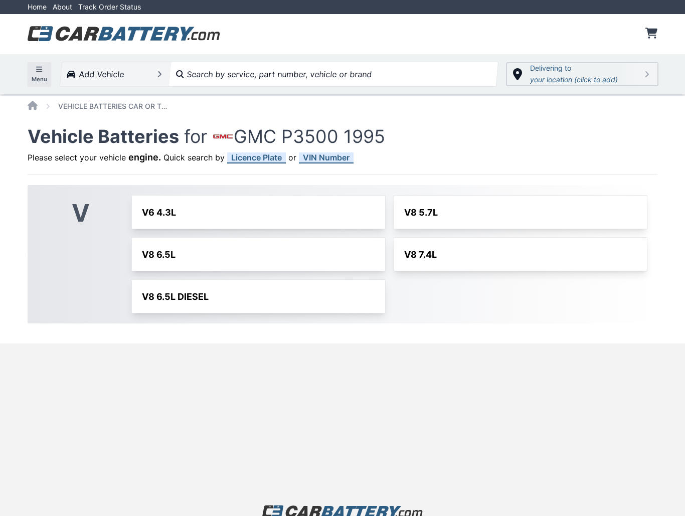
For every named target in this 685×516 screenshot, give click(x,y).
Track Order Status (109, 7)
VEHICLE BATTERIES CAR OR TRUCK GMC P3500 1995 (113, 106)
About (62, 7)
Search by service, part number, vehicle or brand (278, 74)
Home (37, 7)
